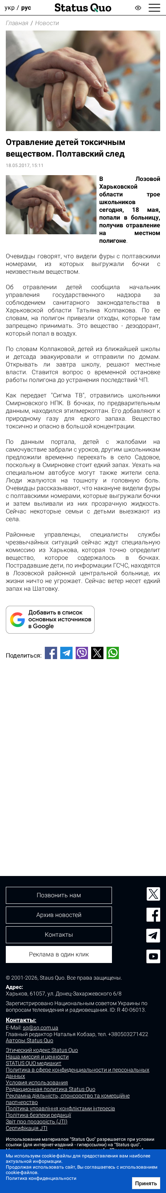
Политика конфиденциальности (41, 1178)
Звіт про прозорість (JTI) (37, 1121)
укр (10, 7)
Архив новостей (58, 915)
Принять (146, 1183)
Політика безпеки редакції (38, 1115)
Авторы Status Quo (29, 1040)
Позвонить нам (59, 895)
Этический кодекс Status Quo (42, 1050)
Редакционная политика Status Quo (50, 1089)
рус (26, 7)
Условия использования (37, 1082)
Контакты (20, 1020)
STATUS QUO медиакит (33, 1063)
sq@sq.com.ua (40, 1027)
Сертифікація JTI (26, 1128)
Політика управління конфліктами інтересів (60, 1108)
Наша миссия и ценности (37, 1056)
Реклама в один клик (59, 954)
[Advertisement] (83, 754)
